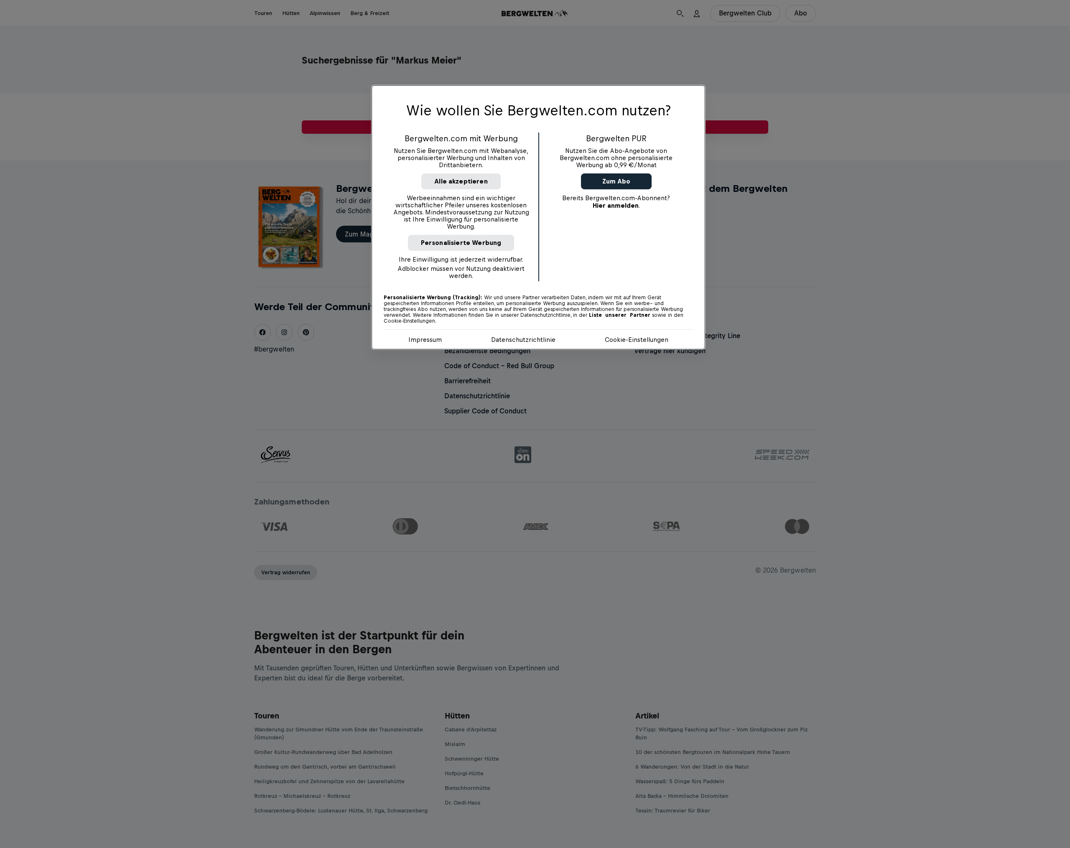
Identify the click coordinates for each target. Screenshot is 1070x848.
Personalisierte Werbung (461, 242)
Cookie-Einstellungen (636, 339)
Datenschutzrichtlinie (523, 339)
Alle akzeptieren (461, 181)
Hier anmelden (616, 205)
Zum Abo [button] (616, 181)
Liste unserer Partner (619, 315)
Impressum (425, 339)
